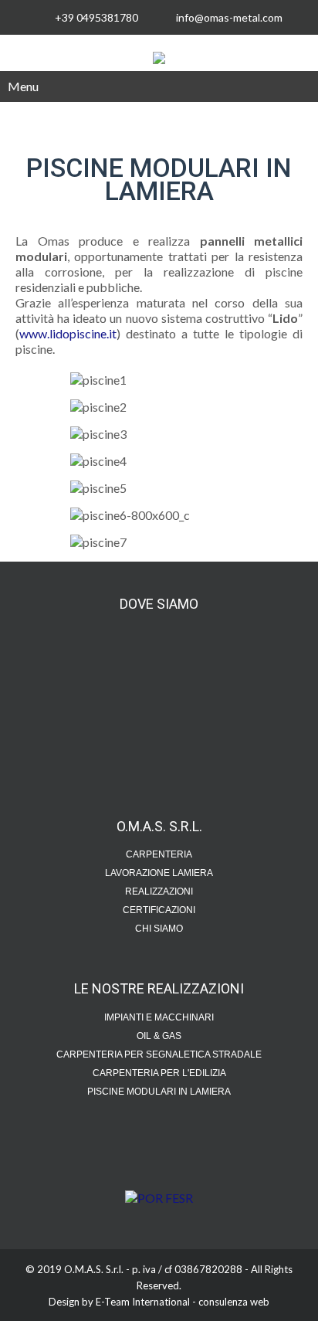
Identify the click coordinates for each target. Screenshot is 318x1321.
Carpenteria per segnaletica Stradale (159, 1054)
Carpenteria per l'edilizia (159, 1073)
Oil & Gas (159, 1036)
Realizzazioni (159, 891)
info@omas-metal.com (229, 17)
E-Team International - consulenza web (182, 1302)
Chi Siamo (159, 928)
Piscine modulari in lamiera (159, 1091)
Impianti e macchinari (159, 1017)
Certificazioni (159, 910)
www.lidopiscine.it (68, 333)
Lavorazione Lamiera (159, 873)
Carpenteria (159, 854)
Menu (23, 86)
